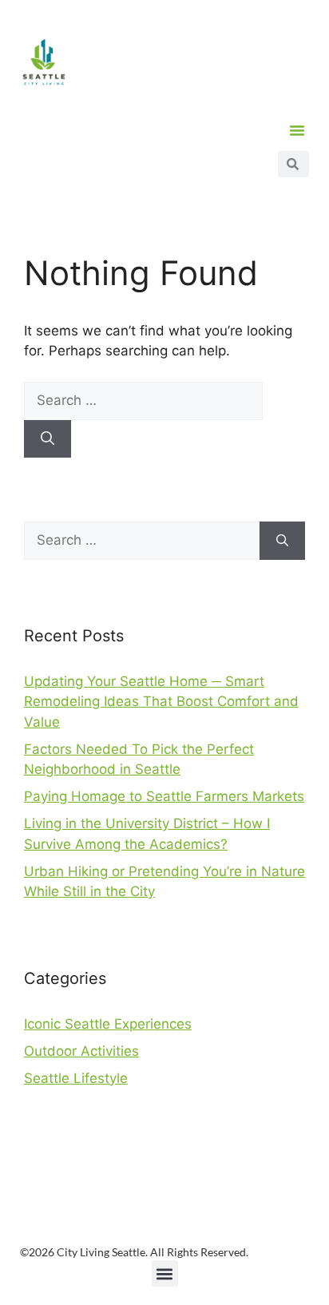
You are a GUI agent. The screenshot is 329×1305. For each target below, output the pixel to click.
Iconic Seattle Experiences (108, 1024)
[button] (297, 130)
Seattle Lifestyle (76, 1078)
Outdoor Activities (81, 1051)
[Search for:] (143, 400)
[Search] (47, 439)
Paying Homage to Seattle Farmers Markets (164, 796)
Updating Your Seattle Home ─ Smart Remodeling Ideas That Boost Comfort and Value (161, 701)
